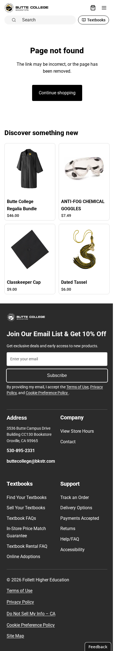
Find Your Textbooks (26, 497)
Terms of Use (77, 386)
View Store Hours (75, 431)
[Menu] (101, 7)
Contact (66, 441)
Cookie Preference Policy (47, 393)
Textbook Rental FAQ (27, 546)
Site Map (15, 636)
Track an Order (73, 497)
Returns (66, 528)
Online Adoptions (23, 556)
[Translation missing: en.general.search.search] (79, 7)
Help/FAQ (68, 539)
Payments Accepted (78, 518)
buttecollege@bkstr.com (31, 461)
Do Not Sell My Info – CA (31, 613)
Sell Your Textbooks (26, 507)
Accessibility (71, 549)
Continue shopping (55, 81)
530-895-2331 (21, 450)
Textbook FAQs (21, 518)
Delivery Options (75, 507)
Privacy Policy (20, 602)
